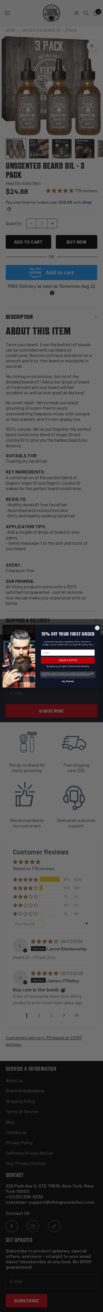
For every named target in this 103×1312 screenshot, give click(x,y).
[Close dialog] (97, 628)
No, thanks (68, 681)
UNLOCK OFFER (67, 660)
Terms (46, 676)
